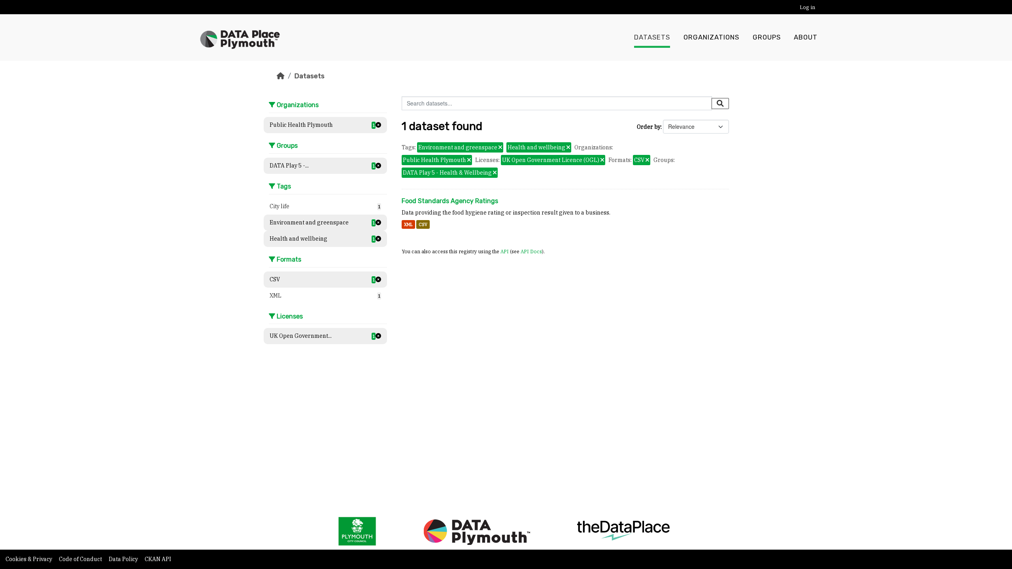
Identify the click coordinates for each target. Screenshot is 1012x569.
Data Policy (124, 559)
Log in (807, 7)
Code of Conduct (81, 559)
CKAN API (158, 559)
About (806, 37)
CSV (423, 224)
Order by (649, 126)
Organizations (711, 37)
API (504, 251)
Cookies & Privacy (29, 559)
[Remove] (500, 148)
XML (408, 224)
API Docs (531, 251)
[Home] (281, 76)
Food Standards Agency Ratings (450, 201)
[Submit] (720, 103)
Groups (767, 37)
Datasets (652, 37)
